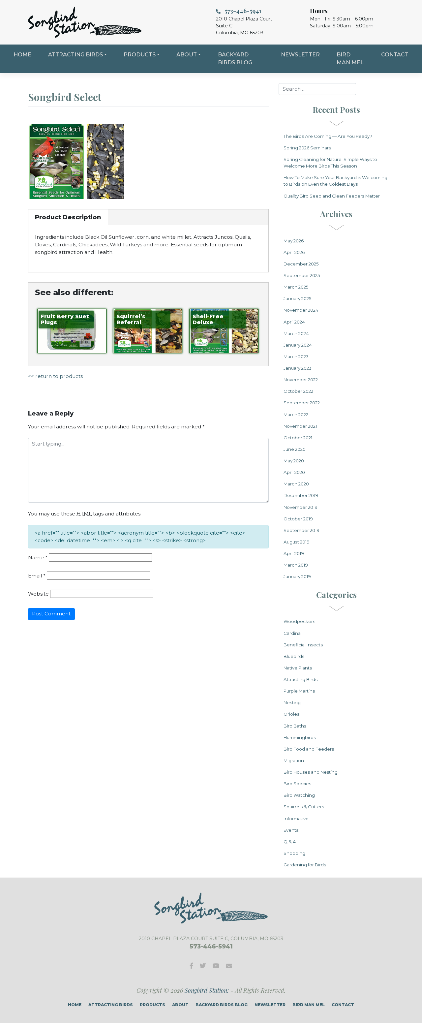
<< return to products (55, 376)
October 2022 (298, 391)
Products (140, 54)
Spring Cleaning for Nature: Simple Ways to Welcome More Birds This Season (330, 163)
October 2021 (298, 437)
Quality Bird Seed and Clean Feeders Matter (332, 196)
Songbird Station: (207, 990)
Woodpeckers (299, 621)
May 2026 (294, 240)
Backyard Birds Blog (235, 58)
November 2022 (301, 379)
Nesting (292, 702)
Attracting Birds (75, 54)
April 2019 (294, 553)
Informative (296, 818)
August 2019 (297, 541)
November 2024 (301, 310)
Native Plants (298, 667)
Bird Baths (295, 725)
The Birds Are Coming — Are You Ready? (328, 136)
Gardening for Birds (305, 864)
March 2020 (296, 483)
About (186, 54)
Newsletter (300, 54)
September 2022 (302, 402)
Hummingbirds (300, 737)
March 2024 (296, 333)
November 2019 (300, 507)
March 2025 (296, 287)
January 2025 (298, 298)
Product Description (68, 217)
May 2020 (294, 460)
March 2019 (296, 565)
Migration (294, 760)
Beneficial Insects (303, 644)
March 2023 (296, 356)
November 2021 (300, 426)
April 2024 (294, 322)
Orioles (291, 714)
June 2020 (295, 449)
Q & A (290, 841)
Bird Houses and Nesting (311, 772)
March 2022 (296, 414)
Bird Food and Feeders (309, 749)
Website (38, 594)
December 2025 (301, 263)
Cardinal (293, 633)
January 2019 (297, 576)
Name (37, 557)
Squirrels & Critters (304, 806)
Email (36, 576)
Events (291, 830)
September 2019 (301, 530)
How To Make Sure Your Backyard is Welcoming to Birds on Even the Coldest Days (335, 181)
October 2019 (298, 518)
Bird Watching (299, 795)
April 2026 (294, 252)
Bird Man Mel (350, 58)
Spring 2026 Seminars (307, 147)
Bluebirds (294, 656)
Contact (394, 54)
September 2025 (302, 275)
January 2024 (298, 345)
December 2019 (301, 495)
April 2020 (294, 472)
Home (22, 54)
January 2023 (298, 368)
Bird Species (297, 783)
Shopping (294, 853)
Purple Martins (299, 691)
